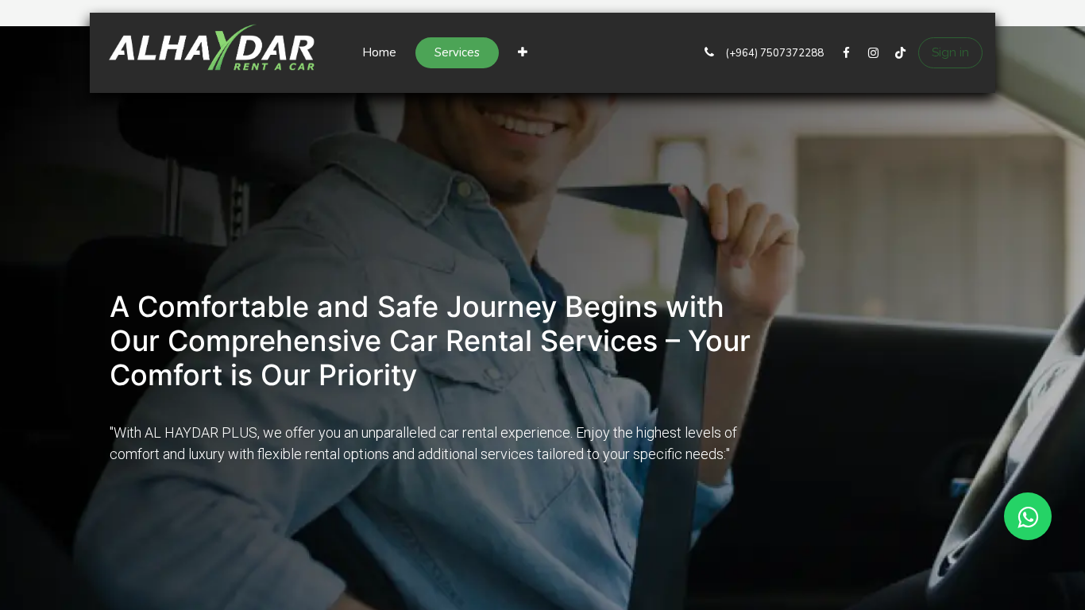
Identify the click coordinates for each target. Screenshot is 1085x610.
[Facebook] (846, 53)
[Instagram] (873, 53)
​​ (774, 53)
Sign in (950, 52)
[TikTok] (900, 53)
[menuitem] (379, 52)
